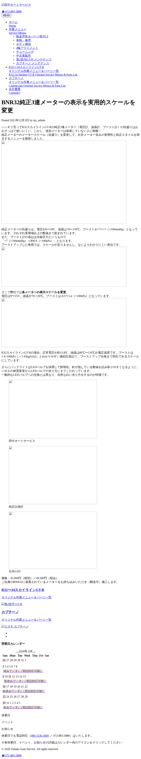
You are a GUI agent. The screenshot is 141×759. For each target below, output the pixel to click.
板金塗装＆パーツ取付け (32, 36)
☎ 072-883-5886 (11, 11)
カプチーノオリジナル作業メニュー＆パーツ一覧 (37, 82)
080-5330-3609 (40, 735)
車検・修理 (23, 40)
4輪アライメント (27, 47)
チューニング (25, 51)
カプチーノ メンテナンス (32, 63)
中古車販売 (23, 55)
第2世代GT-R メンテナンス (34, 59)
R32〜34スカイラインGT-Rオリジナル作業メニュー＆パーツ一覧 (43, 71)
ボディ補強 (23, 44)
